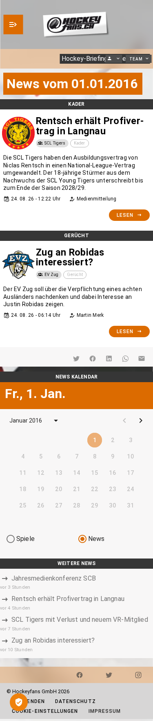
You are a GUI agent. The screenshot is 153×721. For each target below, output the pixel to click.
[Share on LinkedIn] (109, 358)
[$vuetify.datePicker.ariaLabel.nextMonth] (140, 420)
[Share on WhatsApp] (125, 358)
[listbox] (76, 613)
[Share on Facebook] (92, 358)
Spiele (25, 539)
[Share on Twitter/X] (76, 358)
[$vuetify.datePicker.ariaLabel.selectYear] (56, 420)
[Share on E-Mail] (141, 358)
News (96, 539)
